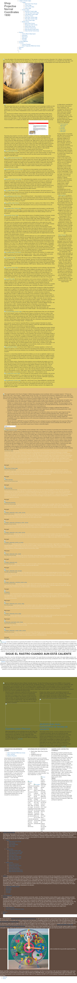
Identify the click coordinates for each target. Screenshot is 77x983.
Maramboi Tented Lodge (31, 11)
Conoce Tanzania (26, 44)
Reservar (21, 47)
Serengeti (24, 38)
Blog (20, 49)
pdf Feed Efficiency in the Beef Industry (9, 922)
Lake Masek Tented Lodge (31, 14)
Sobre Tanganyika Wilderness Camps (31, 46)
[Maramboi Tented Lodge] (15, 582)
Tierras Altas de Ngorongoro (29, 34)
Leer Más (20, 739)
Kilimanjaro (24, 35)
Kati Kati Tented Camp (30, 28)
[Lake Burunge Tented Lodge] (13, 570)
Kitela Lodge (28, 8)
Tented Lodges (25, 10)
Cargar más (7, 639)
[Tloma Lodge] (12, 613)
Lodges (24, 2)
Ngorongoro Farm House (31, 4)
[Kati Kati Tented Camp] (10, 562)
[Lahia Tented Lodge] (10, 429)
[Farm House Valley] (14, 603)
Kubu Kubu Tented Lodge (31, 17)
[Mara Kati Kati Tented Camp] (8, 488)
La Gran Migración (23, 41)
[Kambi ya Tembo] (13, 542)
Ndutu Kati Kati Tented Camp (32, 31)
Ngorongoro (25, 37)
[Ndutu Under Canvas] (14, 512)
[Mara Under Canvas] (14, 532)
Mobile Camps (25, 22)
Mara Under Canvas (30, 23)
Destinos (21, 32)
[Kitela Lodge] (7, 592)
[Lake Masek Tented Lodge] (12, 553)
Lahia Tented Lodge (30, 20)
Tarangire (24, 40)
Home (4, 978)
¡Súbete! (3, 661)
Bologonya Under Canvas (31, 25)
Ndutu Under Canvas (30, 26)
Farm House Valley (29, 7)
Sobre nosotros (62, 195)
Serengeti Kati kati (13, 151)
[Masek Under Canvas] (15, 630)
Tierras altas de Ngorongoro (64, 124)
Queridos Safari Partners (17, 728)
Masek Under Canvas (9, 632)
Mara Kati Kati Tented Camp (32, 29)
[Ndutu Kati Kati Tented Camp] (8, 479)
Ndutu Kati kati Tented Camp (16, 169)
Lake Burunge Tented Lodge (32, 13)
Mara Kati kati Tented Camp (15, 158)
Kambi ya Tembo (29, 16)
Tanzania (21, 43)
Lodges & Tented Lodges (25, 1)
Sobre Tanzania (62, 235)
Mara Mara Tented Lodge (31, 19)
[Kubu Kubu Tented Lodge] (9, 502)
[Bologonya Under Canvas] (16, 522)
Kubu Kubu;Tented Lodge (15, 179)
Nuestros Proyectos (12, 756)
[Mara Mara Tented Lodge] (11, 468)
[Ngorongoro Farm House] (13, 622)
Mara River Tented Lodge (15, 208)
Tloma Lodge (28, 5)
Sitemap (5, 977)
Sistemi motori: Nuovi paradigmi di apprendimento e (23, 919)
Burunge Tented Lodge (14, 373)
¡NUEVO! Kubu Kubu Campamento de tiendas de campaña (54, 726)
